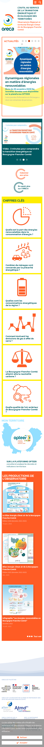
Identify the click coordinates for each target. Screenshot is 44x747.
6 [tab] (38, 41)
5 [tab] (35, 41)
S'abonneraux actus (24, 174)
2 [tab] (25, 41)
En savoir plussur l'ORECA (24, 187)
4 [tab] (32, 41)
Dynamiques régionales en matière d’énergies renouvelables (22, 82)
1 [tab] (22, 41)
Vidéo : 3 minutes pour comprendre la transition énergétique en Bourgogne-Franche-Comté (21, 151)
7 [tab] (22, 44)
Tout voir (37, 636)
